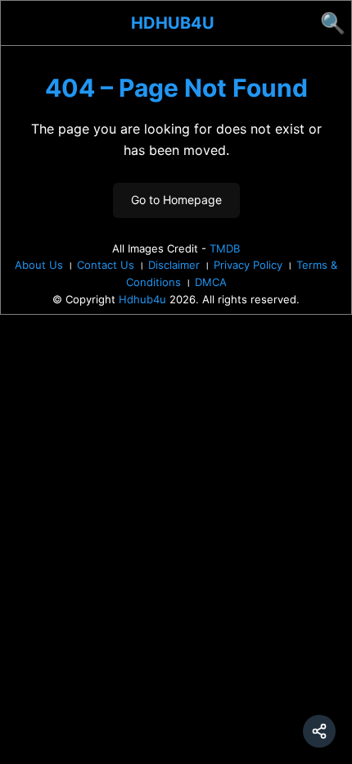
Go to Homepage (176, 200)
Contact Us (105, 264)
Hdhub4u (172, 23)
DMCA (211, 282)
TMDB (225, 248)
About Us (39, 264)
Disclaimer (174, 264)
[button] (319, 731)
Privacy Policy (248, 264)
